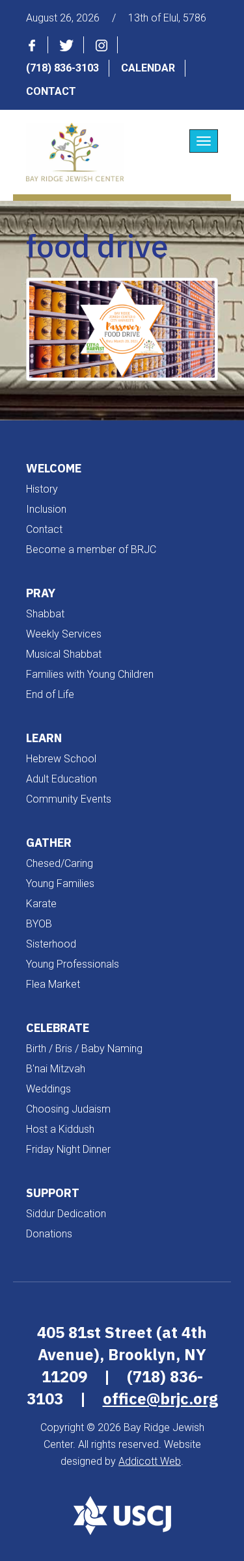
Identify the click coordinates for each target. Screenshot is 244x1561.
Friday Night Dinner (68, 1149)
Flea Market (53, 984)
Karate (41, 903)
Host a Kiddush (60, 1129)
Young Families (60, 883)
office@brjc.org (160, 1398)
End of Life (50, 694)
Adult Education (61, 779)
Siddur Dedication (66, 1213)
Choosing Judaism (68, 1109)
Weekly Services (64, 634)
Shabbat (45, 614)
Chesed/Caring (59, 863)
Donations (49, 1234)
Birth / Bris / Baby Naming (84, 1048)
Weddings (48, 1089)
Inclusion (46, 509)
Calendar (148, 68)
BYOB (39, 924)
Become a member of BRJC (91, 549)
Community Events (68, 799)
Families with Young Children (90, 674)
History (42, 489)
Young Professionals (72, 964)
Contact (51, 91)
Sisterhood (51, 944)
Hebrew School (61, 759)
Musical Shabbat (64, 654)
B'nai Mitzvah (55, 1069)
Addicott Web (149, 1461)
